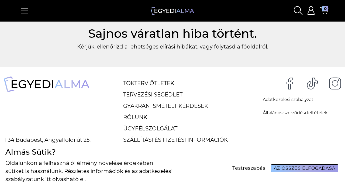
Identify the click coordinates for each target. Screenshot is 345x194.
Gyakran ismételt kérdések (165, 106)
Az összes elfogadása (304, 168)
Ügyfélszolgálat (150, 128)
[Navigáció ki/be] (25, 11)
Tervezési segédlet (152, 94)
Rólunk (135, 117)
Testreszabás (248, 168)
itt (48, 179)
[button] (298, 11)
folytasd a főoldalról (240, 46)
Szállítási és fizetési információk (175, 140)
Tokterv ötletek (148, 83)
